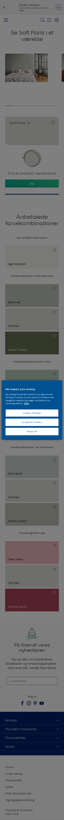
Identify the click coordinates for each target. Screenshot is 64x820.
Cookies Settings (32, 413)
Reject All (32, 431)
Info (26, 403)
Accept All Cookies (32, 422)
